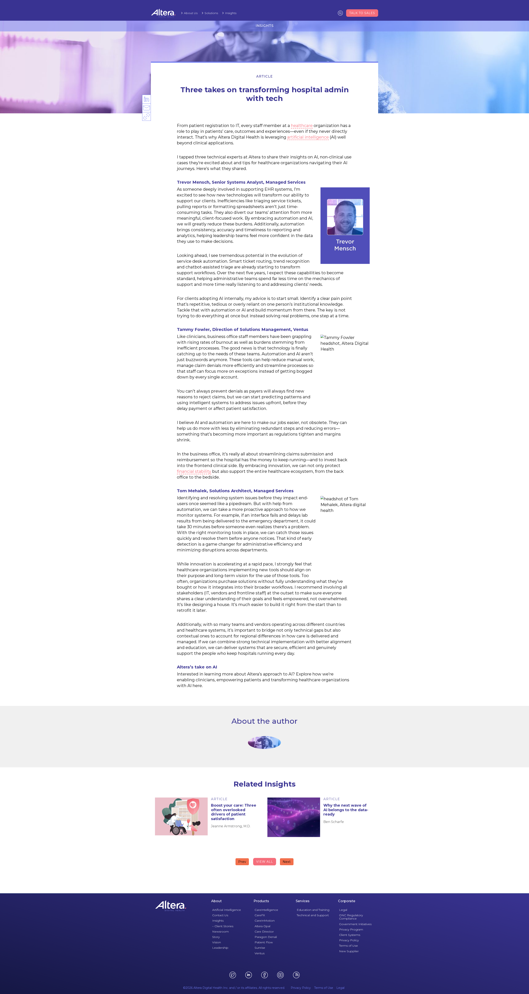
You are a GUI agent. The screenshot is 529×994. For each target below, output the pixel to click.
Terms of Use (348, 945)
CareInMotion (265, 920)
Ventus (259, 953)
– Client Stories (222, 926)
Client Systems (349, 935)
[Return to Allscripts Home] (170, 906)
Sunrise (260, 948)
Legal (343, 910)
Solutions (211, 13)
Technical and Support (313, 915)
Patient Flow (264, 942)
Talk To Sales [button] (362, 13)
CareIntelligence (266, 910)
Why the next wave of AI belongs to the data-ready (345, 810)
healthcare (302, 125)
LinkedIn (248, 975)
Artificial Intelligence (226, 910)
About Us (191, 13)
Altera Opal (262, 926)
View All (264, 861)
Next (287, 862)
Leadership (220, 948)
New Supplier (349, 951)
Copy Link (146, 120)
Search (340, 13)
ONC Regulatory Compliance (351, 916)
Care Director (264, 931)
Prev (242, 862)
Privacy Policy (349, 940)
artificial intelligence (308, 137)
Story (216, 937)
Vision (216, 942)
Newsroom (220, 931)
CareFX (260, 915)
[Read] (181, 816)
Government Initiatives (355, 924)
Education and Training (313, 910)
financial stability (194, 471)
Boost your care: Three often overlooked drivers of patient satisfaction (233, 812)
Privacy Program (351, 929)
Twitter (232, 975)
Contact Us (220, 915)
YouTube (280, 975)
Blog (296, 975)
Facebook (264, 975)
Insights (230, 13)
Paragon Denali (266, 937)
